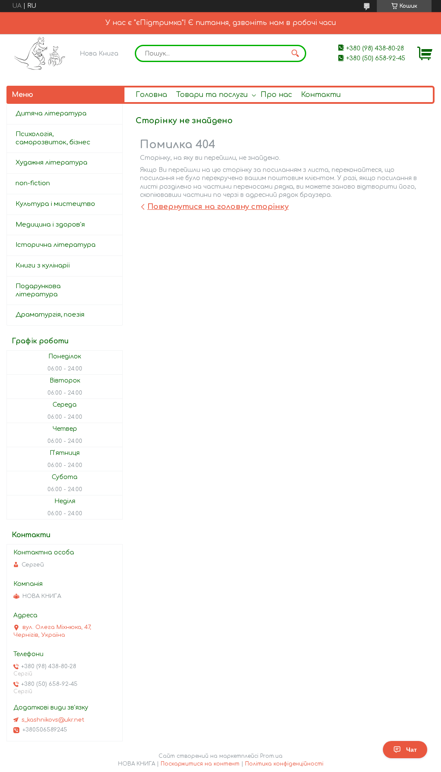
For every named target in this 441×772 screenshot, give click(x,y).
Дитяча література (51, 113)
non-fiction (33, 183)
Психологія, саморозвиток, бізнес (53, 138)
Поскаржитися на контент (200, 764)
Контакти (321, 95)
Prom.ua (271, 756)
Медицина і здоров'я (50, 224)
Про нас (276, 95)
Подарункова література (38, 290)
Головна (151, 95)
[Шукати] (295, 53)
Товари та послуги (212, 95)
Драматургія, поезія (50, 314)
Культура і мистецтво (55, 204)
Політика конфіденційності (284, 764)
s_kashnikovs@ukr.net (53, 720)
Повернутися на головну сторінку (218, 206)
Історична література (56, 245)
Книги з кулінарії (43, 265)
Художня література (51, 162)
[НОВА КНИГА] (41, 53)
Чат (411, 749)
